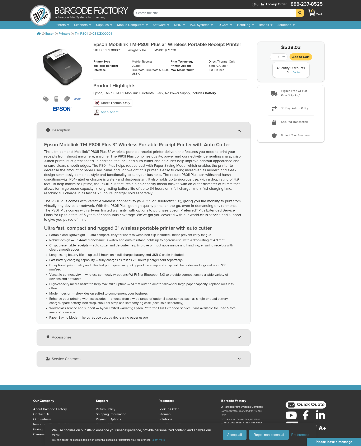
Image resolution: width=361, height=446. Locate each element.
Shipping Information (111, 414)
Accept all (234, 434)
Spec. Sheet (109, 112)
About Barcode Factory (50, 409)
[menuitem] (62, 25)
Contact (297, 72)
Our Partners (42, 419)
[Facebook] (306, 414)
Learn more (158, 439)
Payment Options (108, 419)
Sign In (259, 4)
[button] (291, 93)
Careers (38, 434)
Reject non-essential (269, 434)
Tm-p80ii (81, 33)
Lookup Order (276, 4)
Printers (65, 33)
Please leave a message (334, 442)
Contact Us (41, 414)
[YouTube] (291, 415)
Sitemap (164, 414)
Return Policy (105, 409)
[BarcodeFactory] (40, 13)
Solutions (165, 419)
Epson (50, 33)
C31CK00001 (102, 33)
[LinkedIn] (320, 415)
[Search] (300, 13)
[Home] (39, 33)
